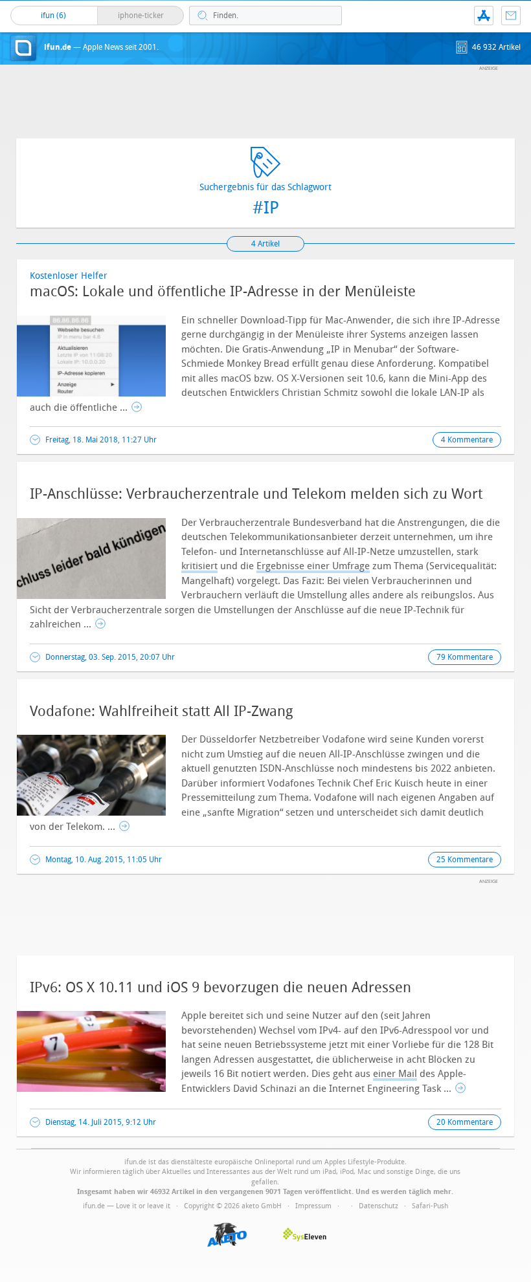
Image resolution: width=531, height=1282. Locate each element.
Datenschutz (378, 1206)
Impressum (313, 1206)
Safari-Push (430, 1206)
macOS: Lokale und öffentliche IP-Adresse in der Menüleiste (223, 291)
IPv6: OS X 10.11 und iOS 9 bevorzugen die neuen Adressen (220, 987)
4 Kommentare (467, 439)
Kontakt (511, 15)
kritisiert (199, 566)
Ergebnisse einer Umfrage (313, 566)
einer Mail (395, 1074)
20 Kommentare (464, 1122)
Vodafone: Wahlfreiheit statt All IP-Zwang (161, 711)
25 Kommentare (464, 859)
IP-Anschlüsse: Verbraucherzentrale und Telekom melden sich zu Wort (256, 494)
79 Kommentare (464, 657)
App (484, 15)
